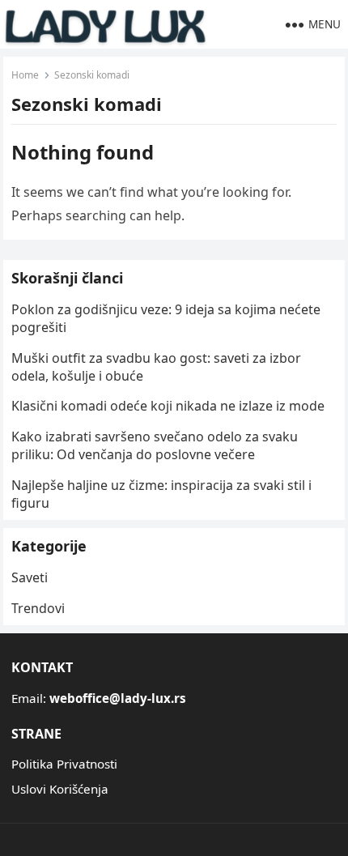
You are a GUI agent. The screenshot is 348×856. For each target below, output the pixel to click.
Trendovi (38, 608)
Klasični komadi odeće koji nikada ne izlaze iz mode (168, 406)
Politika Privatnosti (64, 764)
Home (25, 75)
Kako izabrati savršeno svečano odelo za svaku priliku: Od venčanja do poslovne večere (154, 445)
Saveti (29, 577)
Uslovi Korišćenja (59, 789)
